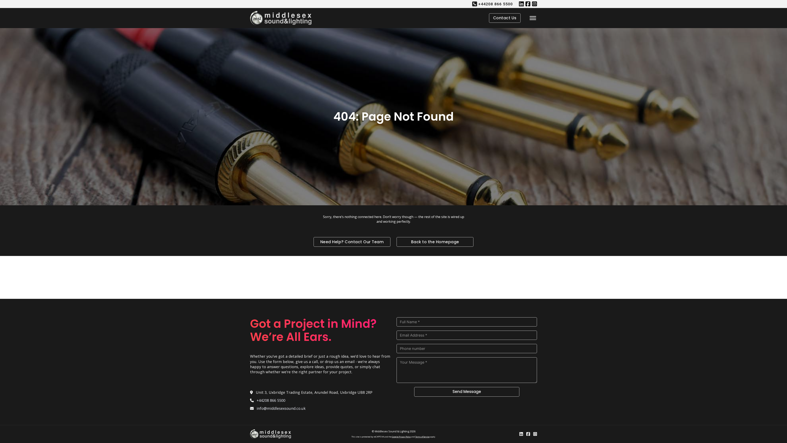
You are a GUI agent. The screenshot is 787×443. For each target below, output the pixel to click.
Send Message (467, 391)
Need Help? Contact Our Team (352, 242)
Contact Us (504, 18)
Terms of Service (422, 436)
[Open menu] (532, 18)
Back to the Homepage (435, 242)
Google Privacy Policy (401, 436)
